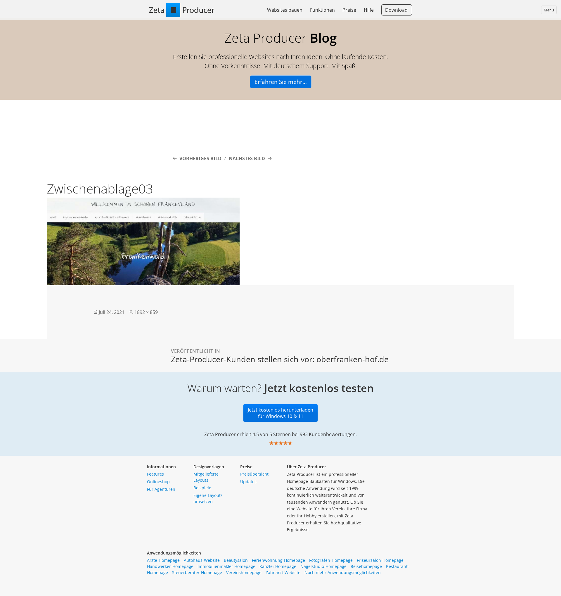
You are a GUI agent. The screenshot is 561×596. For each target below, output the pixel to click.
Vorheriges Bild (200, 158)
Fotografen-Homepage (331, 560)
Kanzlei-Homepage (277, 566)
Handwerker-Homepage (170, 566)
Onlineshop (158, 481)
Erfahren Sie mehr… (280, 82)
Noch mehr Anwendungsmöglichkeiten (342, 572)
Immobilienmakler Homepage (226, 566)
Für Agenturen (161, 489)
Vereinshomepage (244, 572)
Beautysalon (236, 560)
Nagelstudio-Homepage (323, 566)
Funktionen (322, 10)
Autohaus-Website (202, 560)
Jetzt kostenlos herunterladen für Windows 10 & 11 (280, 413)
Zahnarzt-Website (283, 572)
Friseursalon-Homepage (380, 560)
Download (396, 10)
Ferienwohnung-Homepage (278, 560)
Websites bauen (284, 10)
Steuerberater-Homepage (197, 572)
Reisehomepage (366, 566)
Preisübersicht (254, 474)
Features (155, 474)
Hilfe (369, 10)
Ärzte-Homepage (163, 560)
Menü (549, 10)
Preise (349, 10)
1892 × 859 (146, 312)
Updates (248, 481)
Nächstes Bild (247, 158)
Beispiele (202, 487)
